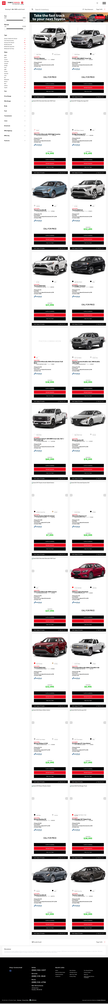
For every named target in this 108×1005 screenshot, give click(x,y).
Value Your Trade (49, 91)
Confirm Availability (49, 83)
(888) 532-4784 (39, 982)
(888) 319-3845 (39, 976)
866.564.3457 (63, 96)
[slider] (5, 20)
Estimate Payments (50, 87)
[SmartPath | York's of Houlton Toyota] (69, 17)
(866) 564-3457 (39, 970)
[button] (66, 37)
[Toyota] (4, 3)
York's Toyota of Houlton (39, 96)
